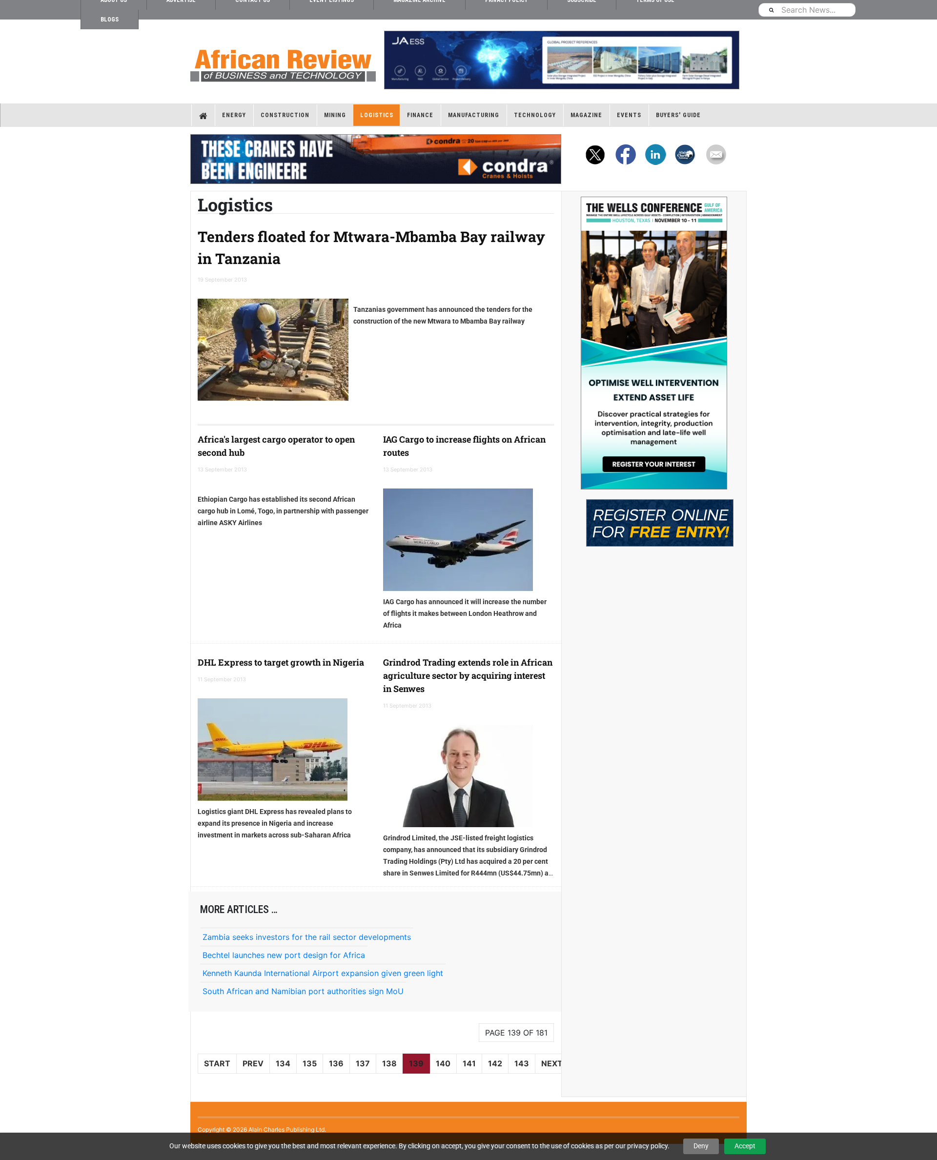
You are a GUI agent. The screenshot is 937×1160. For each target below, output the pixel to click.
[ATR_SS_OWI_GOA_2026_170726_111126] (654, 343)
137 (363, 1063)
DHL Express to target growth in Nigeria (281, 662)
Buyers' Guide (678, 115)
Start (217, 1063)
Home (203, 115)
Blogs (110, 19)
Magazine (586, 115)
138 (389, 1063)
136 (336, 1063)
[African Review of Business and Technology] (283, 62)
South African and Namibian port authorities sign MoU (303, 991)
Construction (285, 115)
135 (310, 1063)
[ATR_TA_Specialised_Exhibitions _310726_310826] (654, 518)
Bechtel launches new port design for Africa (284, 955)
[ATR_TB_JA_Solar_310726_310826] (561, 60)
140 (443, 1063)
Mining (335, 115)
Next (552, 1063)
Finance (420, 115)
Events (629, 115)
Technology (535, 115)
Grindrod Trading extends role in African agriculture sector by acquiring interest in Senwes (467, 675)
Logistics (376, 115)
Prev (253, 1063)
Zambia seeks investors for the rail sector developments (307, 937)
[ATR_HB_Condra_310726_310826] (376, 159)
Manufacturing (473, 115)
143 (521, 1063)
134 (283, 1063)
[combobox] (807, 9)
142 (495, 1063)
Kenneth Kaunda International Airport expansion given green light (323, 973)
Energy (234, 115)
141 (469, 1063)
